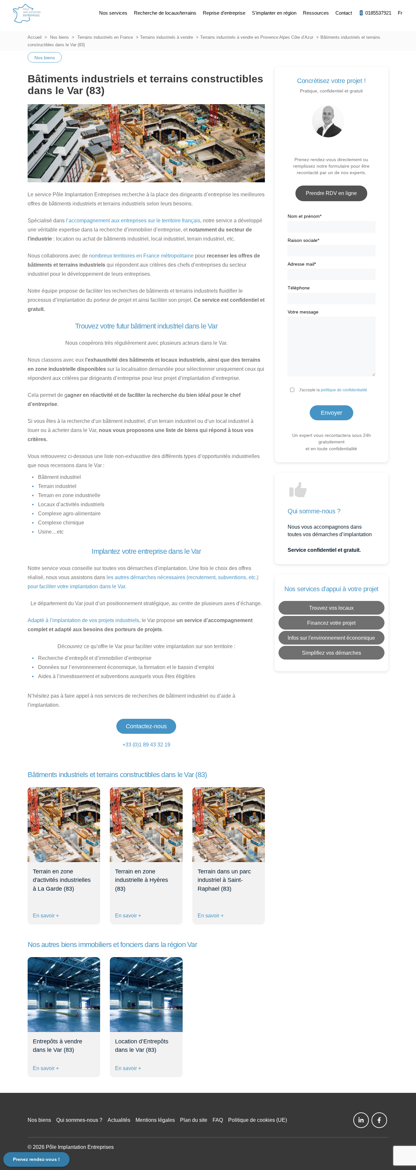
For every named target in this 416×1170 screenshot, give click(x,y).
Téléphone (299, 287)
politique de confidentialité (344, 390)
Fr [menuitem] (400, 13)
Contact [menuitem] (343, 13)
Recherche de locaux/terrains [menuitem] (165, 13)
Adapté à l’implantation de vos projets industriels (83, 620)
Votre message (303, 311)
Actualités (119, 1120)
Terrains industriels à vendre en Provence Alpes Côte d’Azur (256, 37)
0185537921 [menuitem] (377, 13)
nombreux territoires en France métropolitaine (141, 255)
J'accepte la (333, 390)
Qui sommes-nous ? (79, 1120)
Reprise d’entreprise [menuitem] (224, 13)
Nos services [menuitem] (113, 13)
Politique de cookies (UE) (257, 1120)
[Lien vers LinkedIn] (361, 1120)
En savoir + (46, 915)
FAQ (218, 1120)
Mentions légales (155, 1120)
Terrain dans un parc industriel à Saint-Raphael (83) (224, 880)
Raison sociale (303, 240)
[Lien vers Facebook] (379, 1120)
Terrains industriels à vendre (166, 37)
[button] (252, 856)
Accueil (35, 37)
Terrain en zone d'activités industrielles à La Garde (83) (62, 880)
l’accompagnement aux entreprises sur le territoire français (132, 220)
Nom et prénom (304, 216)
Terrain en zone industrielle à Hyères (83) (141, 880)
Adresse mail (302, 264)
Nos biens (59, 37)
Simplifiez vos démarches (331, 653)
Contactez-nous (146, 726)
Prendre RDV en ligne (331, 193)
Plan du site (193, 1120)
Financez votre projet (331, 623)
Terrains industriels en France (105, 37)
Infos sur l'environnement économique (331, 638)
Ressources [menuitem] (316, 13)
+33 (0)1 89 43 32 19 (146, 744)
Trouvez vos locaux (331, 608)
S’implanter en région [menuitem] (274, 13)
